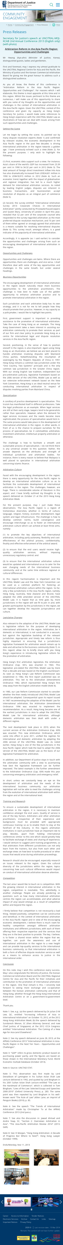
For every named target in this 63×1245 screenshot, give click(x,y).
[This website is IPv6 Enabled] (34, 1238)
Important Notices (10, 1222)
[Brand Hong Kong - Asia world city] (49, 1238)
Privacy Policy (25, 1222)
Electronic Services (10, 1219)
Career (5, 1216)
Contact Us (34, 1219)
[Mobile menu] (58, 5)
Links (44, 1219)
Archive (24, 1219)
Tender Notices (38, 1216)
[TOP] (59, 1190)
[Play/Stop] (31, 1209)
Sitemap (52, 1219)
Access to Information (20, 1216)
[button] (3, 1202)
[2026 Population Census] (17, 1205)
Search (51, 5)
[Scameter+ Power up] (45, 1205)
